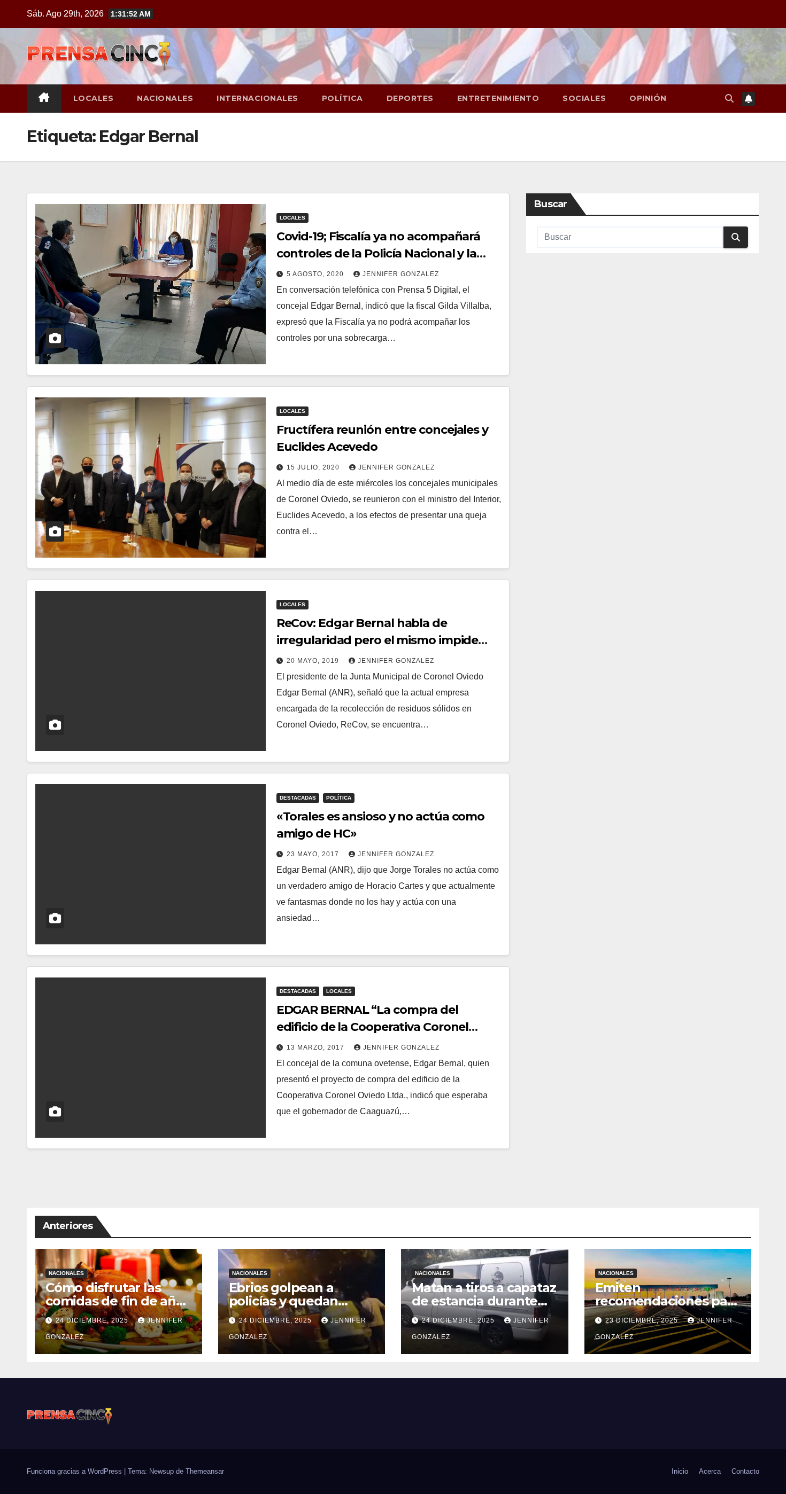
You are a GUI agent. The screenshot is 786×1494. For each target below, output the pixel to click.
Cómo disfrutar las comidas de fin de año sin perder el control (114, 1301)
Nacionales (165, 98)
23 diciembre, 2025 (642, 1320)
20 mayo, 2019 (314, 660)
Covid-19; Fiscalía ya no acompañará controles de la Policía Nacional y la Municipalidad (378, 253)
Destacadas (298, 798)
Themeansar (205, 1471)
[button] (729, 98)
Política (342, 98)
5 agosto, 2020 (316, 274)
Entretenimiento (498, 98)
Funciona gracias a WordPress (75, 1471)
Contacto (745, 1471)
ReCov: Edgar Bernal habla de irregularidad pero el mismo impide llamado (377, 640)
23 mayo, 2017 (314, 854)
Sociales (584, 98)
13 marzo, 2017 (316, 1047)
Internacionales (257, 98)
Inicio (680, 1471)
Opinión (648, 98)
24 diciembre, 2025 (93, 1320)
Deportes (410, 98)
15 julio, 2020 (314, 467)
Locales (93, 98)
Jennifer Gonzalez (401, 274)
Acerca (710, 1471)
